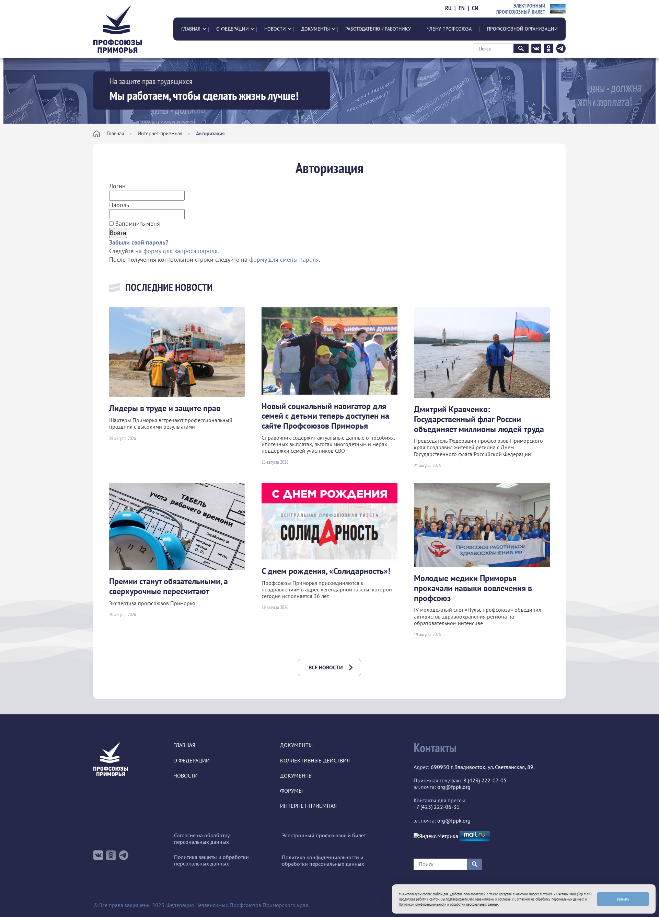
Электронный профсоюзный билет (324, 835)
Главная (190, 29)
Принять (623, 899)
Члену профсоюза (449, 29)
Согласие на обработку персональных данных (201, 838)
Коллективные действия (315, 760)
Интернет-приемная (160, 133)
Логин (117, 186)
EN (462, 8)
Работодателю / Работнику (378, 29)
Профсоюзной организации (522, 29)
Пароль (119, 205)
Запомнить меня (137, 223)
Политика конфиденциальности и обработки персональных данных (323, 860)
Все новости (326, 667)
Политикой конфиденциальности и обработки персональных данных (448, 904)
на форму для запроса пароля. (177, 251)
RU (448, 8)
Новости (275, 29)
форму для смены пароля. (284, 259)
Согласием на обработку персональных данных (549, 899)
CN (475, 8)
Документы (315, 29)
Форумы (291, 791)
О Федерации (232, 29)
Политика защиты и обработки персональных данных (211, 860)
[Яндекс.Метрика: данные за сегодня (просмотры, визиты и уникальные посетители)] (436, 836)
